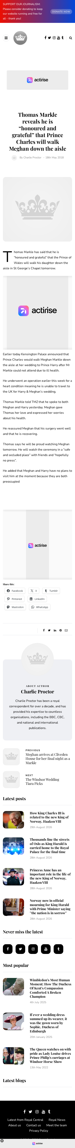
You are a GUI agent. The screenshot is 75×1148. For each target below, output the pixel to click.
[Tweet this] (49, 630)
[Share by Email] (66, 630)
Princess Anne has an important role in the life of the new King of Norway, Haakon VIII (50, 876)
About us (14, 1125)
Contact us (33, 1125)
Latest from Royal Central (25, 1120)
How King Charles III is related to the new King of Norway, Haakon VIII (49, 817)
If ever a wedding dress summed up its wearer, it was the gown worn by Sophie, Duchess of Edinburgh (48, 1022)
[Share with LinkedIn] (54, 630)
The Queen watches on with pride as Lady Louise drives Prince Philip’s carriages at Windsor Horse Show (50, 1055)
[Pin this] (60, 630)
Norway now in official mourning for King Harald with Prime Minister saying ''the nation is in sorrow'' (50, 906)
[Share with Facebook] (43, 630)
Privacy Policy (38, 1131)
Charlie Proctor (32, 157)
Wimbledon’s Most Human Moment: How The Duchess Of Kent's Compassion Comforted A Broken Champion (50, 988)
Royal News (57, 1120)
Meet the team (56, 1125)
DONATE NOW (61, 11)
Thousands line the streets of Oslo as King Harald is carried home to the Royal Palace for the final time (49, 845)
